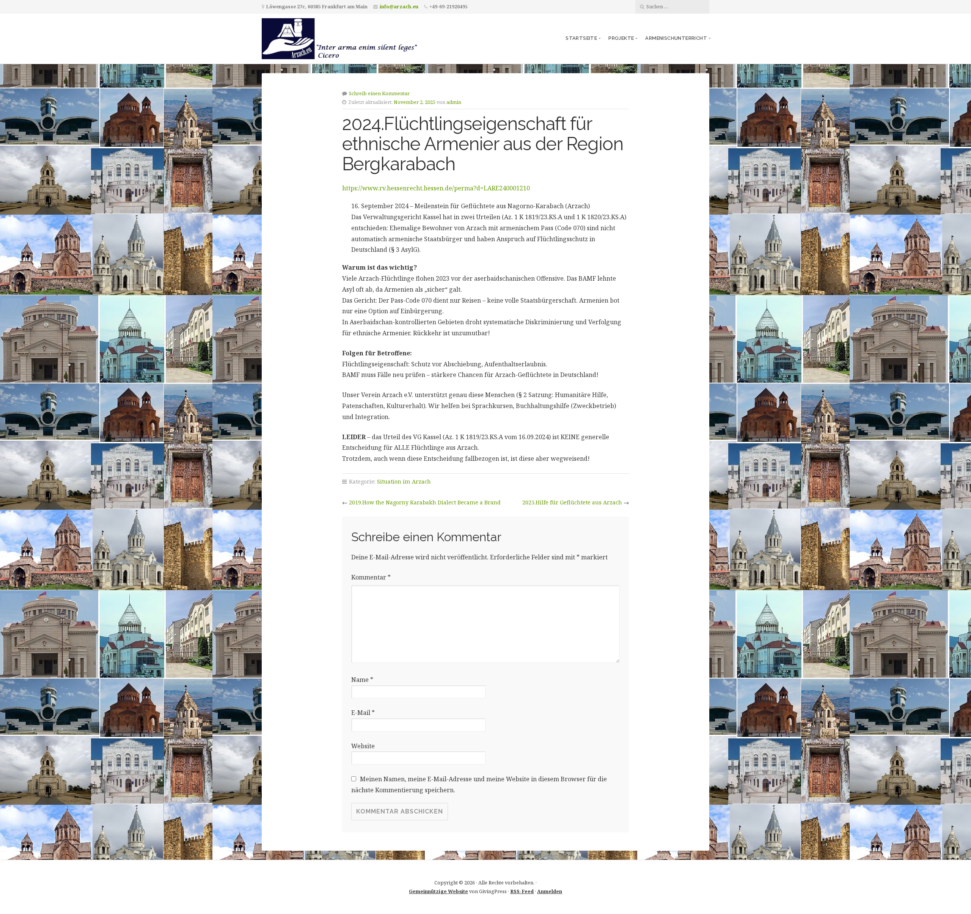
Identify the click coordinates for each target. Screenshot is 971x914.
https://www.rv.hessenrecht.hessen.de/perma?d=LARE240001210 (436, 188)
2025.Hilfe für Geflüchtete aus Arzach (572, 502)
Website (363, 746)
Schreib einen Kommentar (379, 93)
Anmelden (549, 891)
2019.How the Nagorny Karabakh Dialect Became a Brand (425, 502)
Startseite (581, 38)
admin (453, 102)
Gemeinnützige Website (438, 891)
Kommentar (371, 577)
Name (362, 679)
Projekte (621, 38)
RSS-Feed (522, 891)
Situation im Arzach (404, 481)
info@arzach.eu (399, 6)
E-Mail (363, 712)
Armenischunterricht (676, 38)
